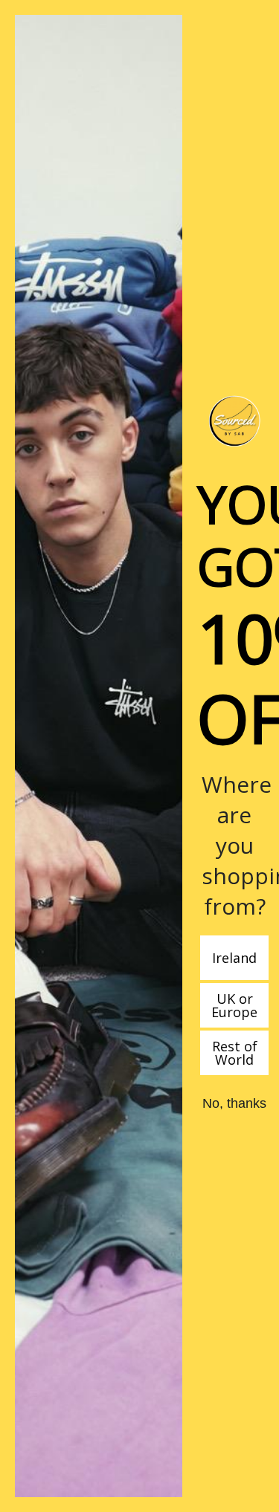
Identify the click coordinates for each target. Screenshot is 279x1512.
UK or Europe (234, 1005)
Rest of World (234, 1052)
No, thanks (234, 1103)
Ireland (234, 958)
